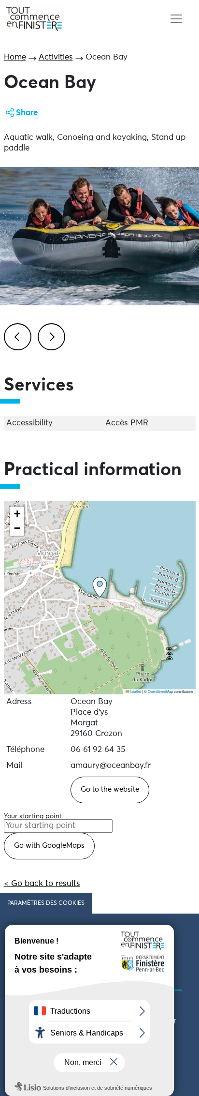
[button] (99, 587)
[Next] (50, 335)
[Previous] (16, 335)
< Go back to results (42, 884)
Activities (56, 57)
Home (15, 57)
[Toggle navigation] (176, 19)
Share (27, 113)
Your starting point (33, 816)
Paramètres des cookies (46, 903)
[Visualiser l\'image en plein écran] (99, 236)
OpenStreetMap (160, 691)
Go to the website (110, 789)
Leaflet (135, 691)
